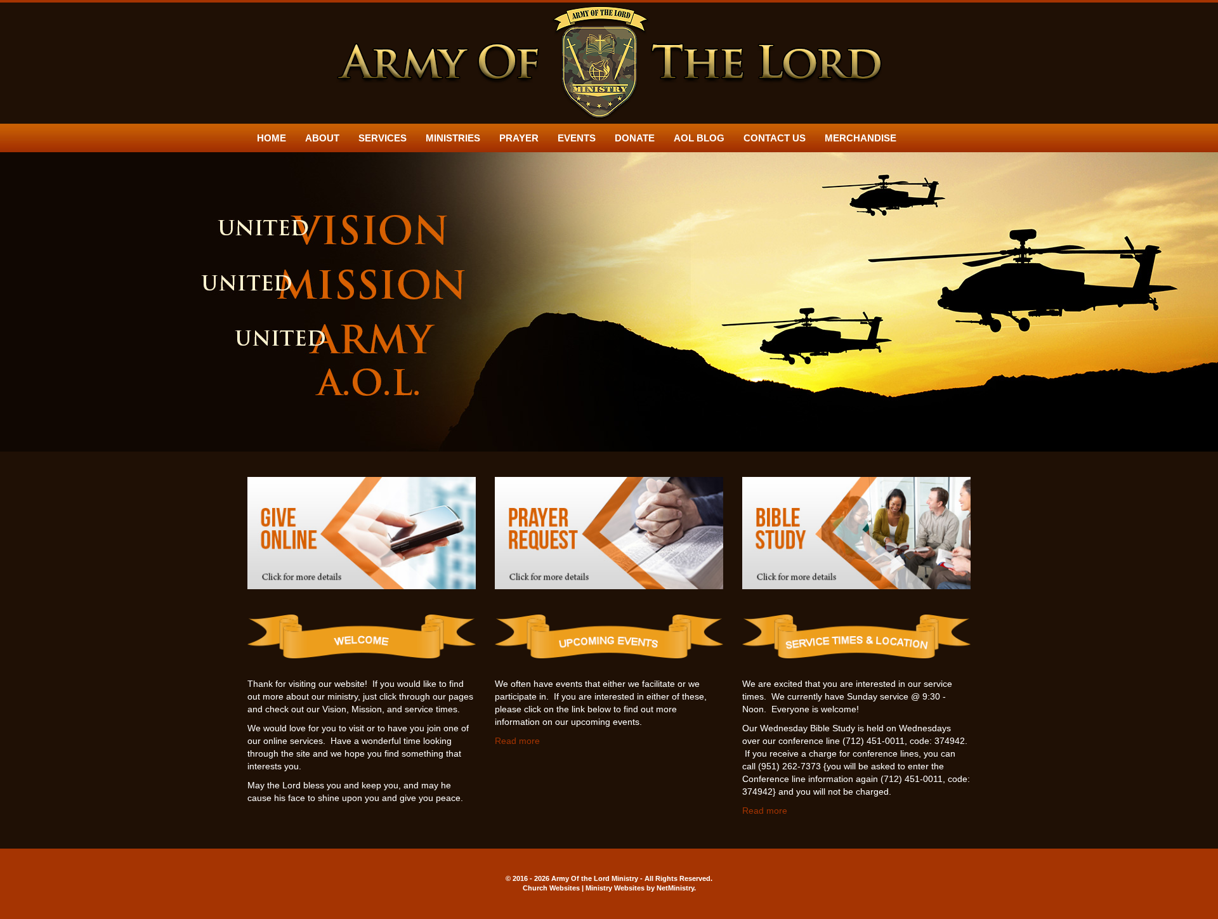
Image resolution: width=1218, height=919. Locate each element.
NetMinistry (675, 888)
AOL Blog (699, 138)
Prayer (519, 138)
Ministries (453, 138)
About (322, 138)
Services (382, 138)
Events (577, 138)
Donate (635, 138)
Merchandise (860, 138)
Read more (517, 741)
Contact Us (774, 138)
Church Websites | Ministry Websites (584, 888)
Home (271, 138)
